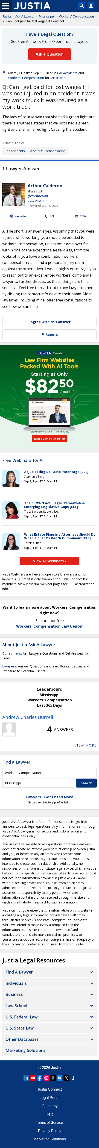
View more (86, 745)
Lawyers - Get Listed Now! (49, 797)
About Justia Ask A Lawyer (28, 644)
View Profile (36, 201)
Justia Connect (49, 1089)
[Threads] (53, 1078)
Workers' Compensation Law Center (49, 626)
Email (83, 216)
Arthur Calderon (45, 186)
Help (49, 1114)
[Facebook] (39, 1078)
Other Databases (22, 1039)
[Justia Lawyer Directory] (73, 1078)
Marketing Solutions (25, 1050)
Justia (6, 16)
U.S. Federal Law (22, 1017)
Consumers (11, 653)
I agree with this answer (50, 321)
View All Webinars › (49, 560)
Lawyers (9, 666)
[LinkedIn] (26, 1078)
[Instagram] (46, 1078)
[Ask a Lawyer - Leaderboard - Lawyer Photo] (9, 729)
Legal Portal (49, 1098)
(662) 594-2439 (38, 196)
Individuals (16, 983)
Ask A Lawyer (25, 16)
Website (20, 216)
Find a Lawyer (16, 762)
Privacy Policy (49, 1131)
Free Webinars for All (23, 460)
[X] (66, 1078)
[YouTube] (33, 1078)
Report (51, 334)
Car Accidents (67, 73)
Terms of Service (49, 1122)
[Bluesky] (59, 1078)
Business (14, 994)
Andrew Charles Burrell (27, 717)
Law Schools (17, 1005)
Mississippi (47, 16)
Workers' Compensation (76, 16)
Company (50, 1106)
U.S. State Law (20, 1028)
